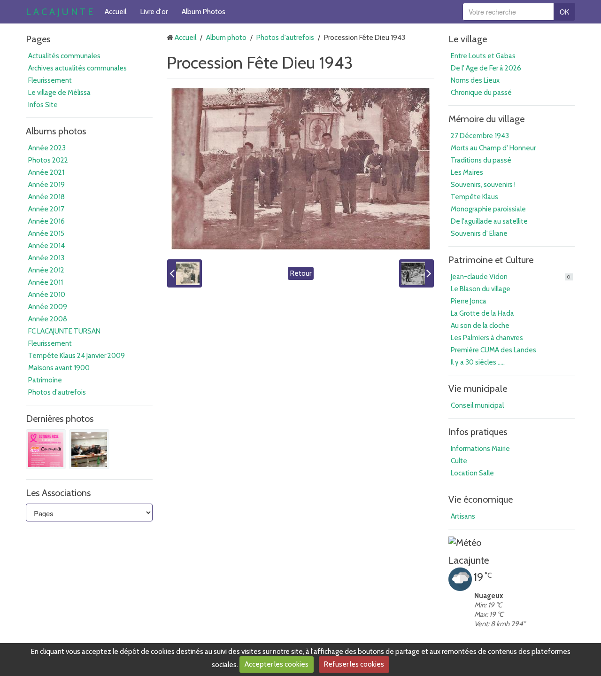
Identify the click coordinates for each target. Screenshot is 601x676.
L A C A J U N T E (59, 11)
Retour (300, 273)
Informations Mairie (480, 448)
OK (564, 11)
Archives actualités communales (77, 68)
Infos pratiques (477, 431)
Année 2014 (46, 245)
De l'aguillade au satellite (489, 221)
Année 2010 (46, 294)
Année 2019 (46, 184)
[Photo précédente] (184, 273)
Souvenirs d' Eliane (479, 233)
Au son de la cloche (480, 325)
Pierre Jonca (468, 301)
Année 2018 (46, 197)
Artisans (463, 516)
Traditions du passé (481, 160)
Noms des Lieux (475, 80)
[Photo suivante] (416, 273)
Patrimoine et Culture (490, 259)
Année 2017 (46, 209)
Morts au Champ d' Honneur (493, 148)
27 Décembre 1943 (480, 136)
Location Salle (472, 473)
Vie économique (480, 499)
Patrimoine (45, 380)
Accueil (115, 12)
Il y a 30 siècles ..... (478, 362)
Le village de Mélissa (59, 92)
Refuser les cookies (354, 664)
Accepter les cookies (276, 664)
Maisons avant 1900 (59, 368)
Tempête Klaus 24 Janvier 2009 (76, 355)
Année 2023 (47, 148)
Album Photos (203, 12)
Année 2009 (47, 307)
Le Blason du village (480, 289)
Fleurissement (50, 80)
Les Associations (58, 492)
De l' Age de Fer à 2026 (486, 68)
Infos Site (43, 105)
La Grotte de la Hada (482, 313)
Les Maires (467, 172)
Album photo (226, 37)
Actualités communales (64, 56)
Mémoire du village (486, 118)
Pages (38, 39)
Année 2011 (45, 282)
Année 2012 (46, 270)
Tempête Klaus (474, 197)
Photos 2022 (48, 160)
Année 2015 (46, 233)
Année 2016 (46, 221)
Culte (459, 461)
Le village (467, 39)
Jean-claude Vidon (510, 276)
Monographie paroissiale (488, 209)
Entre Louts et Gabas (483, 56)
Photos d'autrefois (57, 392)
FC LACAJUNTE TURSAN (64, 331)
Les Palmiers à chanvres (487, 338)
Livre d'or (154, 12)
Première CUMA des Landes (493, 350)
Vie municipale (477, 388)
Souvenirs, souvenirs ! (483, 184)
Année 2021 (46, 172)
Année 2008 (47, 319)
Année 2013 (46, 258)
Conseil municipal (477, 405)
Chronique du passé (481, 92)
